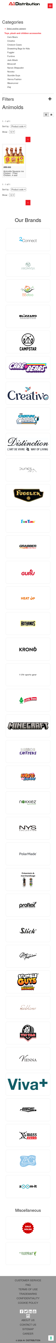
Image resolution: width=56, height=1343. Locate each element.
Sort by (5, 126)
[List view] (51, 114)
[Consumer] (46, 114)
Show (4, 131)
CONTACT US (28, 1324)
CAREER (28, 1333)
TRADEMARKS (28, 1294)
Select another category (16, 28)
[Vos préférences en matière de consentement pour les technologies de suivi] (51, 1338)
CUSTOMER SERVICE (28, 1280)
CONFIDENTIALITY (28, 1298)
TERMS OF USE (28, 1289)
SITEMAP (28, 1329)
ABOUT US (28, 1320)
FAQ (28, 1285)
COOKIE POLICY (28, 1302)
